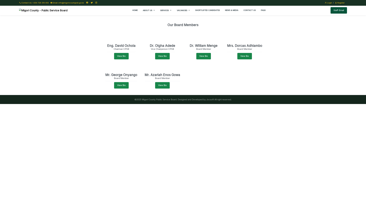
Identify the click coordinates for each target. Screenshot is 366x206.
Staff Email (339, 10)
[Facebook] (87, 2)
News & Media (231, 10)
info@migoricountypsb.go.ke (71, 3)
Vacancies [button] (182, 10)
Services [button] (164, 10)
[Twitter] (91, 2)
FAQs (263, 10)
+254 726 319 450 (40, 3)
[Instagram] (96, 2)
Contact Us (249, 10)
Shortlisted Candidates (207, 10)
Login (329, 3)
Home (135, 10)
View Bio (121, 56)
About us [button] (148, 10)
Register (341, 3)
